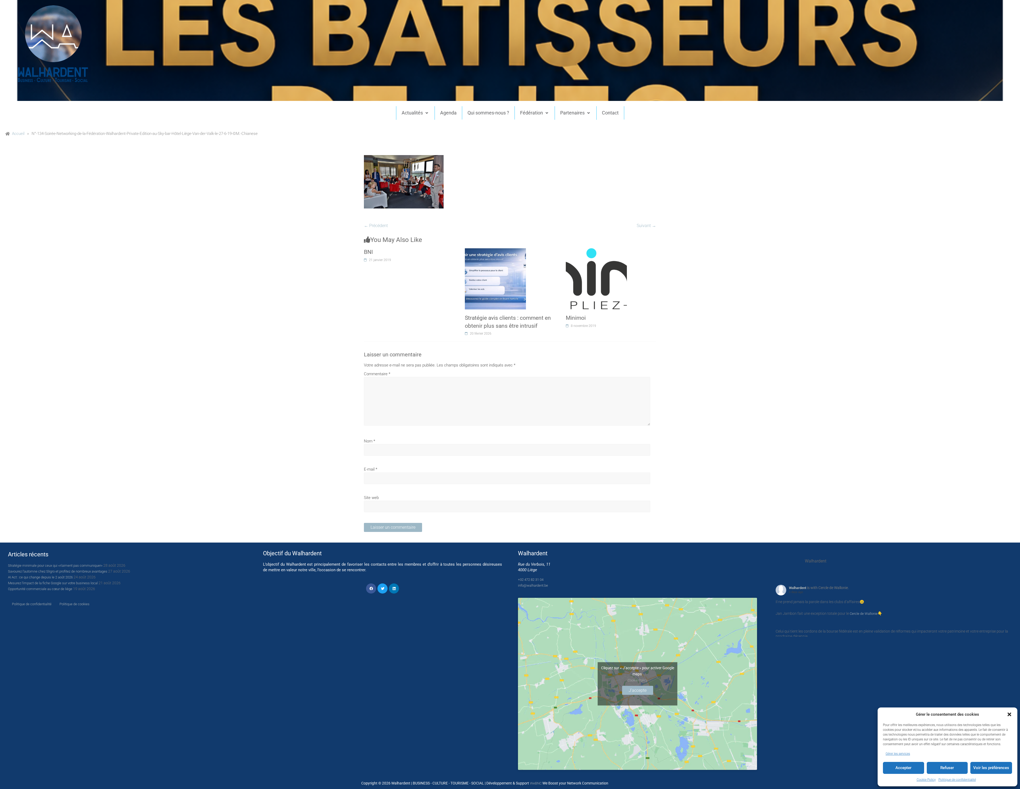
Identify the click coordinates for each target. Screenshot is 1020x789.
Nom (369, 441)
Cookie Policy (926, 780)
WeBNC (536, 783)
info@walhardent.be (533, 585)
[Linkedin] (394, 588)
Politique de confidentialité (957, 780)
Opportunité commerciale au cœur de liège (40, 589)
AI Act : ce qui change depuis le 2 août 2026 (40, 577)
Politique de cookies (75, 604)
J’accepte (638, 690)
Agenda (448, 113)
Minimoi (576, 318)
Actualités (412, 113)
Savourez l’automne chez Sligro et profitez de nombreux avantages (57, 571)
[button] (1009, 714)
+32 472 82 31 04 (530, 580)
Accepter (903, 767)
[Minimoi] (596, 251)
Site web (371, 497)
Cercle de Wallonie (864, 614)
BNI (368, 252)
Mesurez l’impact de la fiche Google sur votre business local (53, 583)
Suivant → (646, 225)
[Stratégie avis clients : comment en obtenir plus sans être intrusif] (495, 251)
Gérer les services (898, 754)
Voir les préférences (991, 767)
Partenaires (572, 113)
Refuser (947, 767)
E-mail (370, 469)
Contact (610, 113)
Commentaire (377, 374)
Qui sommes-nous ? (488, 113)
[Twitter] (382, 588)
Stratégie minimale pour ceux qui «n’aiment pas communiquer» (55, 566)
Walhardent (797, 588)
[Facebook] (371, 588)
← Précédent (376, 225)
